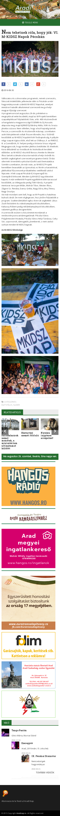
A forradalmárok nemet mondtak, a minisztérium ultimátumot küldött (10, 440)
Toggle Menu (31, 22)
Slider (16, 404)
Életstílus (7, 404)
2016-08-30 (8, 90)
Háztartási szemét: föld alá (30, 434)
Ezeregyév (27, 743)
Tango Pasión (19, 730)
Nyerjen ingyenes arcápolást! (47, 435)
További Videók (45, 772)
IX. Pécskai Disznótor (44, 756)
